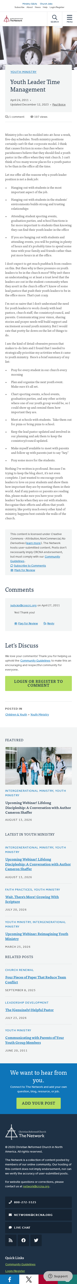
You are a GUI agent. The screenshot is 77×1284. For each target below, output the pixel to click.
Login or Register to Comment (38, 683)
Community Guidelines (35, 660)
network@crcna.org (36, 1186)
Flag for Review (28, 623)
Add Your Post (38, 1103)
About (30, 7)
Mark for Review (24, 570)
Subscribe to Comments (30, 565)
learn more (33, 543)
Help (45, 7)
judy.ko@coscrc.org (23, 605)
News (38, 7)
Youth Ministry (23, 72)
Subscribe (19, 7)
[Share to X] (28, 1279)
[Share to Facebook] (9, 1279)
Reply (50, 623)
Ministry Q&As (29, 4)
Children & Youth (16, 714)
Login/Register (57, 7)
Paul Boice (59, 104)
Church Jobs (46, 4)
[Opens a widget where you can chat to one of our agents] (58, 1276)
